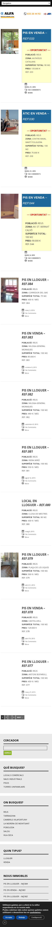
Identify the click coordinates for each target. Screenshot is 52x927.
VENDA (6, 862)
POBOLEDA (8, 827)
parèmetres (35, 912)
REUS (5, 812)
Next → (20, 717)
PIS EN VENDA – (14, 890)
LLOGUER (7, 858)
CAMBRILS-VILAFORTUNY (15, 819)
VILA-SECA (8, 835)
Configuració (36, 917)
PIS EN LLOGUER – (15, 883)
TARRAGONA (9, 815)
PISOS (6, 783)
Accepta (8, 917)
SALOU (6, 831)
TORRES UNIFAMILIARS (14, 786)
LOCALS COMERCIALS (13, 775)
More (30, 93)
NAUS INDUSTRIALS (12, 779)
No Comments (34, 90)
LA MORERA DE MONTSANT (16, 823)
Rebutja (22, 917)
